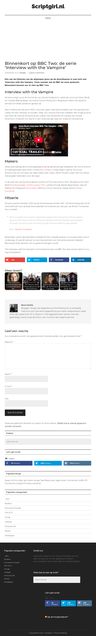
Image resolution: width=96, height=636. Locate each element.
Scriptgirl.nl (48, 6)
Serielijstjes (9, 535)
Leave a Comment (36, 73)
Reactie (9, 342)
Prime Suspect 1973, (36, 185)
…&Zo (7, 499)
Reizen (8, 531)
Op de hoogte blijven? (57, 617)
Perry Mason (46, 170)
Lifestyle (8, 522)
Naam (8, 374)
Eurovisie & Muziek (13, 508)
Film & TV (9, 512)
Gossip (7, 517)
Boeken (8, 503)
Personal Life (10, 526)
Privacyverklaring (60, 633)
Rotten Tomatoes (23, 229)
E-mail (8, 386)
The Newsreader (18, 185)
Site (7, 399)
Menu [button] (48, 18)
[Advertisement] (48, 39)
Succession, (32, 188)
